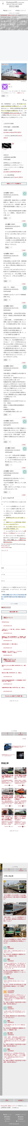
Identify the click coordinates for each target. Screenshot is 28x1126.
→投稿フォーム (20, 92)
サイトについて (21, 1121)
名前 (2, 568)
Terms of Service (5, 547)
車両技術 (8, 1119)
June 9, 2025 (17, 177)
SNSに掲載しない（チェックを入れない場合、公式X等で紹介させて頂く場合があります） (13, 597)
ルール (8, 1121)
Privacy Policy (4, 545)
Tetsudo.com (10, 661)
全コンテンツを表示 (14, 13)
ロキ (9, 84)
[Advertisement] (14, 46)
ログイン (12, 6)
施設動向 (21, 1116)
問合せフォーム (15, 533)
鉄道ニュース (7, 1114)
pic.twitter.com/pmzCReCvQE (12, 132)
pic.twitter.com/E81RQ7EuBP (12, 171)
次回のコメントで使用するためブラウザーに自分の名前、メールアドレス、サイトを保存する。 (14, 589)
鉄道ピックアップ (6, 607)
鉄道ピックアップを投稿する (14, 183)
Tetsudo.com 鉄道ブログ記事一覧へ (14, 696)
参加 (18, 6)
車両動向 (8, 1116)
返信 (24, 221)
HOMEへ (21, 1100)
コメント (4, 550)
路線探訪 (21, 1119)
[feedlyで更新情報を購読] (9, 87)
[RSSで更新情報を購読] (11, 87)
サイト (3, 581)
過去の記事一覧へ (14, 611)
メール (3, 574)
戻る (7, 1100)
